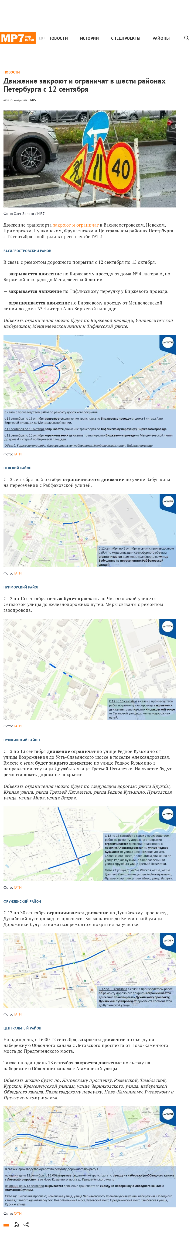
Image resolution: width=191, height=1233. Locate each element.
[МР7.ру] (18, 38)
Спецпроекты (125, 38)
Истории (89, 38)
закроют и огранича (75, 225)
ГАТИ (18, 454)
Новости (58, 38)
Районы (161, 38)
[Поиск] (186, 38)
